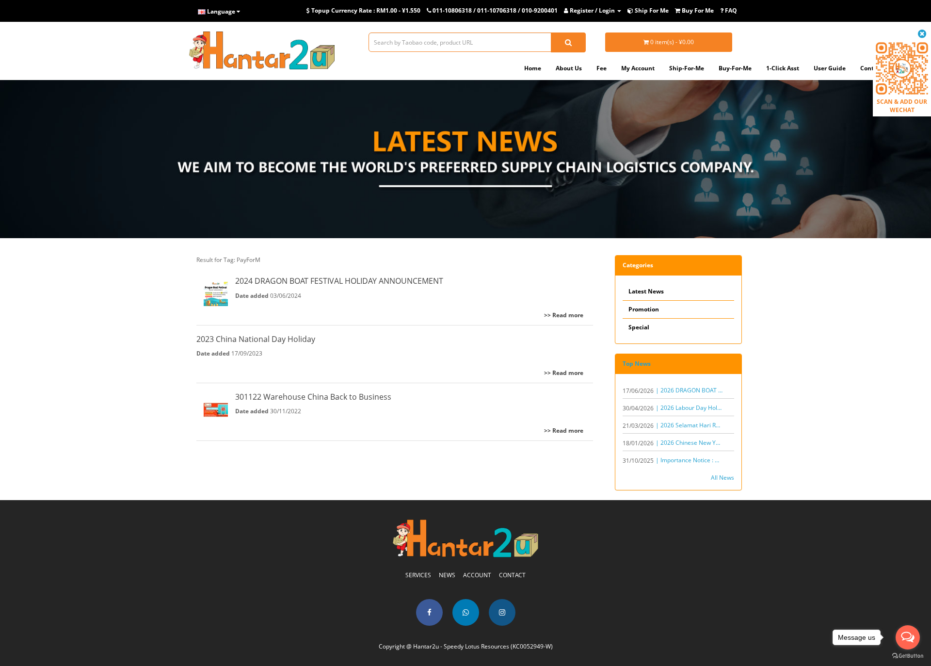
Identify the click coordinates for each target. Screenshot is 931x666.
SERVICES (418, 575)
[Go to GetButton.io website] (907, 656)
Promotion (643, 309)
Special (638, 327)
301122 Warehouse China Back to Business (313, 396)
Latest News (646, 291)
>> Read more (563, 315)
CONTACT (512, 575)
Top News (637, 363)
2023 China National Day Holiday (255, 339)
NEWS (447, 575)
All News (722, 477)
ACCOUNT (477, 575)
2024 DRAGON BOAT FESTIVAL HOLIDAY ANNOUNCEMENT (339, 281)
